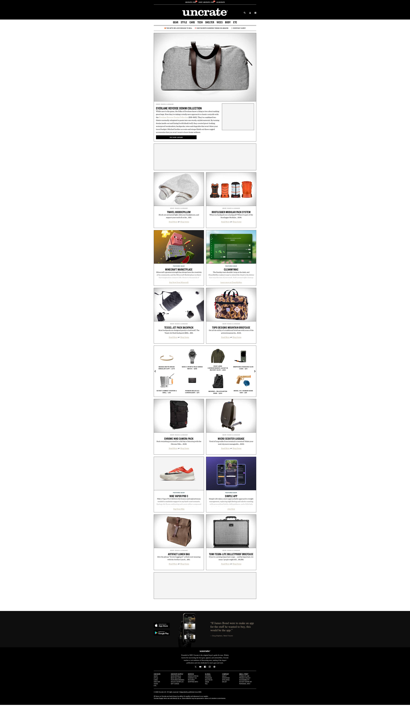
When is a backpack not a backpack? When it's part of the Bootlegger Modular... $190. (231, 216)
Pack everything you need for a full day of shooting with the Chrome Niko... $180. (179, 442)
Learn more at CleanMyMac (231, 282)
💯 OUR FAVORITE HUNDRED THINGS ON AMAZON (211, 28)
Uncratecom (190, 2)
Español (208, 676)
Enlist (224, 682)
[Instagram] (209, 666)
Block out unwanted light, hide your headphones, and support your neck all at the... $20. (179, 216)
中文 (206, 684)
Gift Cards (175, 684)
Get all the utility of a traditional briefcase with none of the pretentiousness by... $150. (231, 331)
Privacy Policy (244, 678)
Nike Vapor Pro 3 (179, 496)
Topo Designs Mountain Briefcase (231, 327)
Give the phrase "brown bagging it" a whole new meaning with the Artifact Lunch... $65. (178, 558)
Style (184, 22)
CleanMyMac (231, 269)
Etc (235, 22)
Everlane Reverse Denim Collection (179, 108)
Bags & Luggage (167, 104)
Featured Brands (177, 680)
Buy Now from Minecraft (179, 282)
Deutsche (209, 680)
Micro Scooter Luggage (231, 438)
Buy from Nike (178, 509)
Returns (191, 680)
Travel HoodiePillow (179, 212)
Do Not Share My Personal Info (245, 683)
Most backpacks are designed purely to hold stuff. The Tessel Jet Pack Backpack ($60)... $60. (178, 331)
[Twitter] (195, 666)
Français (208, 678)
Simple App (231, 496)
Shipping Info (193, 682)
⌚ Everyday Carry (238, 28)
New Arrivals (176, 676)
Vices (220, 22)
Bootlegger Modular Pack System (231, 212)
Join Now (231, 509)
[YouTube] (200, 666)
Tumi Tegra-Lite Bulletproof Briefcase (231, 554)
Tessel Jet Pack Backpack (178, 327)
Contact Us (192, 678)
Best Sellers (176, 678)
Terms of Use (244, 676)
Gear (175, 22)
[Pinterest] (214, 666)
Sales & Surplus (177, 682)
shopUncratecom (206, 2)
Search (244, 13)
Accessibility (244, 680)
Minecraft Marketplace (179, 269)
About (224, 676)
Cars (192, 22)
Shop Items (184, 222)
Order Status (193, 676)
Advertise (226, 678)
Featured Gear (179, 266)
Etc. (155, 685)
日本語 (207, 682)
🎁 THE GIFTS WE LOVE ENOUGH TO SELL (178, 28)
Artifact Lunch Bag (179, 554)
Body (228, 22)
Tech (200, 22)
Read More (173, 222)
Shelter (209, 22)
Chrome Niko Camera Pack (178, 438)
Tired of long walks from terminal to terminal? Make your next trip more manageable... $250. (231, 442)
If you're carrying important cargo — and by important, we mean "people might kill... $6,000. (231, 558)
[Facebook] (205, 666)
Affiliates (226, 680)
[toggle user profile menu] (250, 13)
